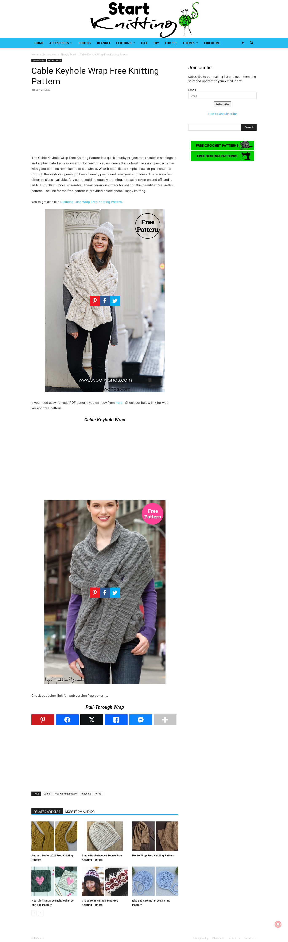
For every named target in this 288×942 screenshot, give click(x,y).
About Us (234, 938)
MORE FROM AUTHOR (80, 811)
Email (192, 90)
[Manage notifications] (278, 924)
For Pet (171, 43)
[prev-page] (34, 913)
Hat (144, 43)
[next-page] (40, 913)
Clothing (124, 43)
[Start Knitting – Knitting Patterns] (144, 19)
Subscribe (222, 104)
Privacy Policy (200, 938)
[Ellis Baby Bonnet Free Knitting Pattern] (155, 881)
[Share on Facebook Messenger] (140, 719)
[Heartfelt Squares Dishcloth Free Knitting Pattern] (54, 881)
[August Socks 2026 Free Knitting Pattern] (54, 836)
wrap (98, 793)
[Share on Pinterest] (42, 719)
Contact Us (250, 938)
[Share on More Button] (165, 719)
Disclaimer (218, 938)
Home (38, 43)
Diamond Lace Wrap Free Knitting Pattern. (91, 202)
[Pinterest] (242, 43)
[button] (251, 43)
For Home (212, 43)
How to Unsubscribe (222, 114)
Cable (47, 793)
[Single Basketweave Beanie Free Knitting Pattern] (105, 836)
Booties (84, 43)
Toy (156, 43)
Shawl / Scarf (68, 54)
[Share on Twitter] (91, 719)
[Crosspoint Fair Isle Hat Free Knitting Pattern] (105, 881)
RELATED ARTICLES (47, 811)
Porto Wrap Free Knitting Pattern (153, 855)
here (119, 403)
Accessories (59, 43)
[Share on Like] (116, 719)
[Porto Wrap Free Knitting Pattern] (155, 836)
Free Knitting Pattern (65, 793)
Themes (189, 43)
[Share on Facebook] (67, 719)
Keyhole (86, 793)
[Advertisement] (104, 125)
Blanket (103, 43)
